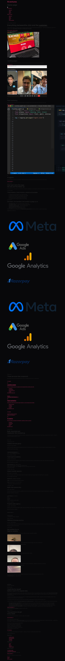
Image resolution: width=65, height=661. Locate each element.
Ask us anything (10, 617)
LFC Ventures (9, 8)
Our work (10, 640)
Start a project (9, 14)
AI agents (10, 639)
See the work (10, 64)
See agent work (10, 426)
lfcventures (12, 2)
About (10, 12)
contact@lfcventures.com (11, 651)
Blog (10, 13)
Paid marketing (11, 638)
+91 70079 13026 (10, 650)
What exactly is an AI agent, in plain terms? (15, 627)
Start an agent (10, 181)
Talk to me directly (10, 607)
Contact (10, 645)
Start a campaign (10, 104)
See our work (15, 30)
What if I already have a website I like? (14, 625)
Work (10, 11)
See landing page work (11, 392)
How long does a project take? (13, 619)
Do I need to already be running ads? (14, 624)
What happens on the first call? (13, 628)
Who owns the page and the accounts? (14, 626)
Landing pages (11, 637)
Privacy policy (11, 646)
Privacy (8, 656)
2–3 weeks (9, 381)
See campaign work (10, 408)
